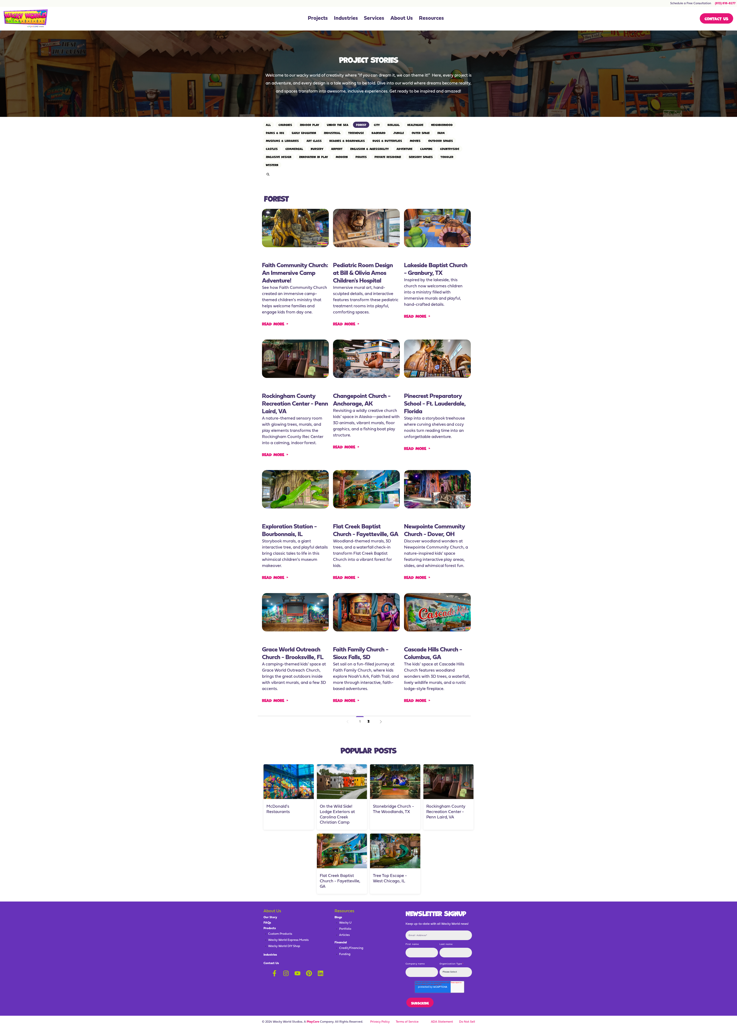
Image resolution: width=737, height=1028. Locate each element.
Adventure (404, 148)
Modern (342, 157)
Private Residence (387, 157)
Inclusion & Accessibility (369, 148)
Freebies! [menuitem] (426, 21)
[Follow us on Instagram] (286, 973)
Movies (415, 140)
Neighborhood (442, 124)
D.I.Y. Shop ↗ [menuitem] (373, 21)
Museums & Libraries (282, 140)
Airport (337, 148)
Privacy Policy (380, 1021)
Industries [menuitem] (346, 18)
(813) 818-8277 (725, 3)
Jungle (398, 133)
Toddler (446, 157)
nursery (317, 148)
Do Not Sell (467, 1021)
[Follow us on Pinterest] (309, 973)
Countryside (449, 148)
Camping (426, 148)
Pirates (361, 157)
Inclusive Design (278, 157)
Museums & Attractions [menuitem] (344, 9)
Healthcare (415, 124)
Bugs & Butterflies (387, 140)
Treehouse (356, 133)
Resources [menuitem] (431, 18)
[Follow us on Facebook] (274, 973)
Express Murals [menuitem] (371, 9)
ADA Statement (442, 1021)
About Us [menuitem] (401, 18)
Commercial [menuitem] (344, 21)
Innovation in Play (313, 157)
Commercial (294, 148)
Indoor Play (309, 124)
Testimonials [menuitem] (318, 10)
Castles (272, 148)
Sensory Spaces (421, 157)
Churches (285, 124)
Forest (361, 124)
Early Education (304, 133)
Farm (441, 133)
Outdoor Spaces (440, 140)
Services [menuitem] (374, 18)
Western (272, 165)
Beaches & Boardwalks (347, 140)
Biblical (394, 124)
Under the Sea (338, 124)
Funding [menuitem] (426, 10)
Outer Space (421, 133)
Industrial (332, 133)
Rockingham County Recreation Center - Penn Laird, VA (446, 812)
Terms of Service (407, 1021)
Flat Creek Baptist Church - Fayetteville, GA (340, 881)
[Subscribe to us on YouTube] (297, 973)
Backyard (379, 133)
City (377, 124)
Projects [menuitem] (318, 18)
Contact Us (716, 18)
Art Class (314, 140)
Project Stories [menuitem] (314, 21)
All (268, 124)
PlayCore (313, 1021)
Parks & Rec (275, 133)
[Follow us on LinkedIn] (320, 973)
